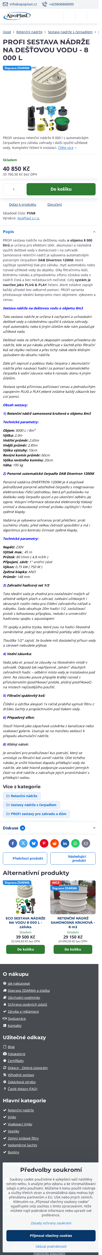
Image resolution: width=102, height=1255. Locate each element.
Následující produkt (77, 858)
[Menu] (92, 16)
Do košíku (61, 189)
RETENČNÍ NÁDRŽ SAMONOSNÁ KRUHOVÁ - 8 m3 (73, 922)
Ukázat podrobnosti (51, 1246)
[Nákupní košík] (81, 16)
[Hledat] (69, 16)
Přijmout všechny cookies (51, 1235)
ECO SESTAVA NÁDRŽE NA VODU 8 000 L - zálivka (25, 922)
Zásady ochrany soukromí (51, 1223)
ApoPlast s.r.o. (28, 218)
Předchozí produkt (28, 858)
